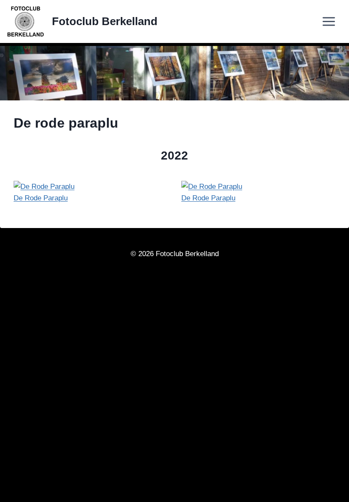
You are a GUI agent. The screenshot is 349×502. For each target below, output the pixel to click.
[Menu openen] (335, 21)
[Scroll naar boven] (322, 492)
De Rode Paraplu (41, 198)
